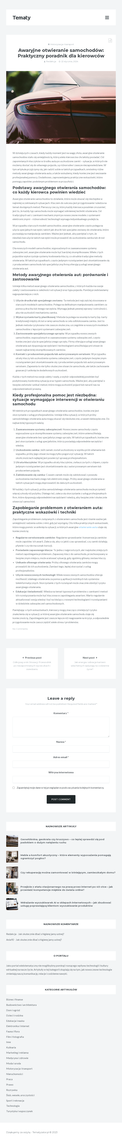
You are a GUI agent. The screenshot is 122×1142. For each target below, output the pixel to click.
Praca (9, 1079)
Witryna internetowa (61, 772)
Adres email (61, 757)
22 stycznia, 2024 (69, 61)
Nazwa (61, 741)
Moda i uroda (13, 1063)
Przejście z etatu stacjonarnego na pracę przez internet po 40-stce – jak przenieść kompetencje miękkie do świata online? (66, 888)
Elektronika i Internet (17, 1025)
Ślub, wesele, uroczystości (20, 1095)
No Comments (20, 629)
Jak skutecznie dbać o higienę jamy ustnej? (41, 933)
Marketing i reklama (17, 1052)
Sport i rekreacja (15, 1100)
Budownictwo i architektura (21, 1004)
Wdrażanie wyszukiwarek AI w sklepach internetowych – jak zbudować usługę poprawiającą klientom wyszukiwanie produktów (65, 904)
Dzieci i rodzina (14, 1015)
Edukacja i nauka (15, 1020)
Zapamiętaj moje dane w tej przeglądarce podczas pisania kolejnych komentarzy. (60, 787)
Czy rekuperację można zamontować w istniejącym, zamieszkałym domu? (67, 872)
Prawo (9, 1084)
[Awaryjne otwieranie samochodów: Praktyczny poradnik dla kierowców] (61, 107)
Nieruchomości (14, 1073)
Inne (8, 1041)
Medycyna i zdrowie (17, 1057)
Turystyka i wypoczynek (19, 1111)
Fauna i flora (13, 1031)
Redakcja (51, 61)
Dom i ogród (13, 1010)
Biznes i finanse (14, 999)
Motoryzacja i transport (62, 44)
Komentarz (61, 713)
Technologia (13, 1105)
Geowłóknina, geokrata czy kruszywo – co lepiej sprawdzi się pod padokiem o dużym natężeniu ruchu (62, 841)
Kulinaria (11, 1047)
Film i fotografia (15, 1036)
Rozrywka (11, 1089)
